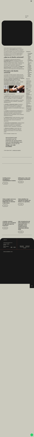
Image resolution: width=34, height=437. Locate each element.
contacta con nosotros (16, 150)
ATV (27, 87)
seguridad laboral (28, 110)
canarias (28, 90)
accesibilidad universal (28, 80)
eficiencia (29, 92)
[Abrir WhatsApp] (31, 434)
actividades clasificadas (28, 81)
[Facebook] (11, 247)
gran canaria (27, 100)
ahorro (27, 83)
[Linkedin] (15, 247)
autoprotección (29, 87)
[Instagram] (13, 247)
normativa (28, 105)
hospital (30, 100)
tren (29, 111)
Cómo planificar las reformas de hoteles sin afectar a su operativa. (24, 200)
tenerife (28, 111)
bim (27, 88)
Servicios (29, 76)
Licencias (29, 69)
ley (29, 101)
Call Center (30, 59)
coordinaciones (27, 91)
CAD (26, 90)
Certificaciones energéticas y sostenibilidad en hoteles (9, 179)
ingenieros (27, 101)
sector (27, 109)
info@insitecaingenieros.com (7, 242)
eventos (30, 98)
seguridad (29, 109)
